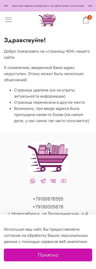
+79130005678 (48, 207)
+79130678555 (48, 199)
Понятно (48, 255)
